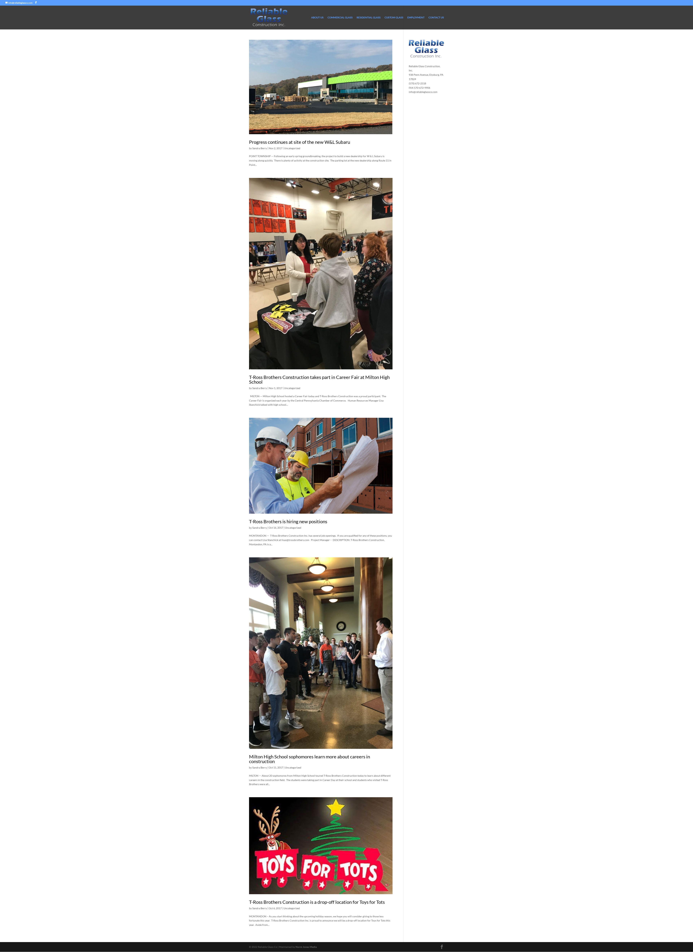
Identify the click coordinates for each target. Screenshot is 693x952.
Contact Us (436, 17)
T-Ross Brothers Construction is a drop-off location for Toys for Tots (317, 902)
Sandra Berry (259, 148)
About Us (317, 17)
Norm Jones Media (306, 946)
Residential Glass (369, 17)
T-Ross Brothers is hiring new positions (288, 521)
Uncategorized (292, 148)
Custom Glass (394, 17)
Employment (415, 17)
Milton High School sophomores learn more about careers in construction (309, 759)
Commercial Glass (340, 17)
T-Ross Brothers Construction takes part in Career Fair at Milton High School (319, 379)
